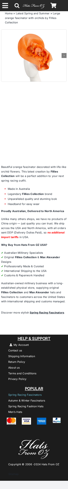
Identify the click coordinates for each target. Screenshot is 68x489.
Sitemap (12, 474)
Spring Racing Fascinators (47, 312)
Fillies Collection (33, 194)
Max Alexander (50, 257)
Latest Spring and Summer (33, 13)
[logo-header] (34, 3)
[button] (17, 5)
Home (9, 13)
